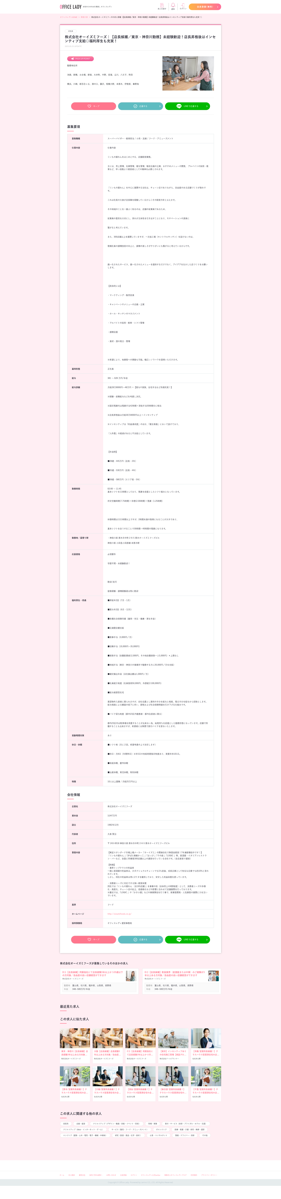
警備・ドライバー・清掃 (184, 1135)
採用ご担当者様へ (95, 1175)
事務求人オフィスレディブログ (175, 1175)
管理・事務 (152, 1124)
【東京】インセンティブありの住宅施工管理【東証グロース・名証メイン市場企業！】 (173, 1054)
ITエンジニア (161, 1129)
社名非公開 (196, 1058)
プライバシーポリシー (209, 1175)
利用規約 (194, 1175)
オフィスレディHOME (68, 17)
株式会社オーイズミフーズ (71, 1058)
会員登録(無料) (205, 7)
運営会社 (82, 1175)
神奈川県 (84, 17)
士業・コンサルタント (158, 1135)
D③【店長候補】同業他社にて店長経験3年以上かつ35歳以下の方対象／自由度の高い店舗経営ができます (92, 973)
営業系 (65, 1124)
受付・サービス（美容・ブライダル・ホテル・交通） (186, 1124)
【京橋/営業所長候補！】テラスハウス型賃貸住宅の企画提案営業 (205, 1054)
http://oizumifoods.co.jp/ (120, 914)
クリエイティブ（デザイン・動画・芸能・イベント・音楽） (116, 1124)
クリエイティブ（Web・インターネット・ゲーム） (83, 1129)
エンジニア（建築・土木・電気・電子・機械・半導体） (85, 1135)
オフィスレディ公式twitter (150, 1175)
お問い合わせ (111, 1175)
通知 (173, 9)
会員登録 (123, 1175)
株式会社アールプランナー (169, 1058)
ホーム (62, 1175)
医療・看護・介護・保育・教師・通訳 (189, 1129)
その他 (205, 1135)
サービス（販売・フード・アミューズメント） (130, 1129)
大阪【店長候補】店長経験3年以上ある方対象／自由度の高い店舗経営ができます (107, 1054)
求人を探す (162, 9)
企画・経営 (80, 1124)
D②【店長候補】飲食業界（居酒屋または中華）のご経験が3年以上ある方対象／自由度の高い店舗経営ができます (175, 973)
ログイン (183, 9)
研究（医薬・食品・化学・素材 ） (128, 1135)
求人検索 (71, 1175)
